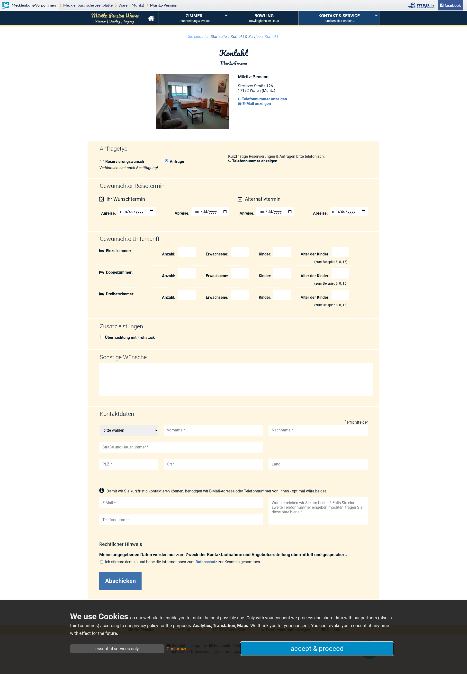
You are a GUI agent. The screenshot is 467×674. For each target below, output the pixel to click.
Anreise (108, 213)
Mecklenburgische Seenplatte (88, 5)
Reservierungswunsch (124, 161)
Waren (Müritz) (131, 5)
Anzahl (168, 254)
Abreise (181, 213)
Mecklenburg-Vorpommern (34, 5)
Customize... (179, 648)
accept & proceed (317, 649)
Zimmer (194, 18)
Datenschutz (206, 562)
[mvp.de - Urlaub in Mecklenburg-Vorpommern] (422, 5)
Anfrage (177, 161)
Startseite (151, 18)
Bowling (264, 18)
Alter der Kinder (314, 254)
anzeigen (264, 99)
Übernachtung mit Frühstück (130, 337)
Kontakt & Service (339, 18)
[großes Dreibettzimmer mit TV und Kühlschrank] (192, 127)
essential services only (117, 648)
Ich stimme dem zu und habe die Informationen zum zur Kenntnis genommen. (183, 562)
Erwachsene (216, 254)
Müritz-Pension (163, 5)
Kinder (264, 254)
